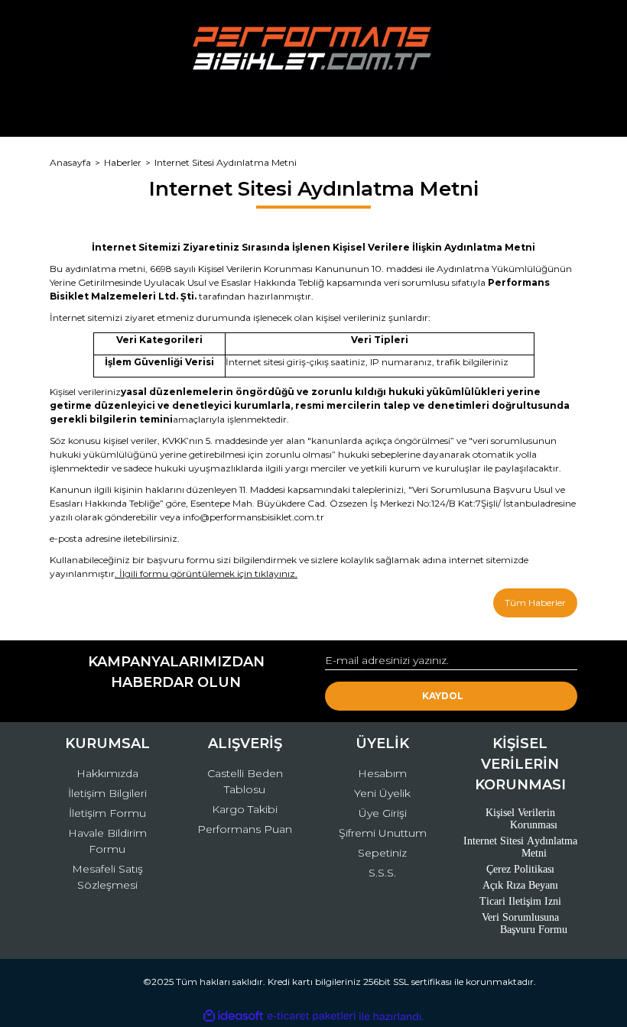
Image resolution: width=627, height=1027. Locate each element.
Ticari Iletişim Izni (520, 901)
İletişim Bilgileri (107, 793)
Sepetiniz (382, 853)
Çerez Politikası (520, 869)
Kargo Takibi (245, 809)
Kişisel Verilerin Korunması (522, 819)
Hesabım (382, 773)
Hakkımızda (107, 773)
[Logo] (313, 49)
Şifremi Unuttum (383, 833)
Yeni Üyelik (382, 793)
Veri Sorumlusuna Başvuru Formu (525, 923)
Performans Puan (244, 829)
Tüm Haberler (535, 602)
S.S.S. (382, 873)
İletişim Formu (107, 813)
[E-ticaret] (311, 1016)
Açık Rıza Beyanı (520, 885)
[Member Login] (313, 110)
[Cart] (559, 110)
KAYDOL (442, 695)
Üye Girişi (383, 813)
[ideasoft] (233, 1016)
